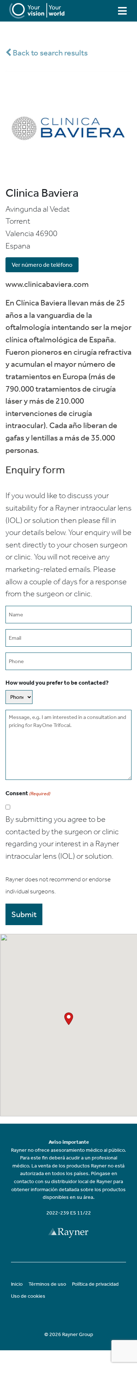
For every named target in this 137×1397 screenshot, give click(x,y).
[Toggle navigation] (122, 11)
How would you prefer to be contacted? (57, 682)
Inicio (17, 1284)
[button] (68, 1018)
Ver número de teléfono (42, 264)
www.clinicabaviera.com (47, 284)
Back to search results (49, 53)
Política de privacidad (95, 1284)
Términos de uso (47, 1284)
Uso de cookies (28, 1296)
